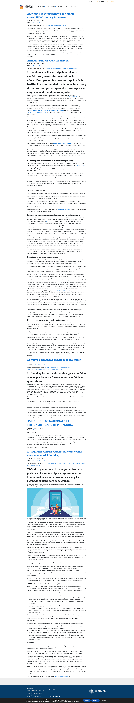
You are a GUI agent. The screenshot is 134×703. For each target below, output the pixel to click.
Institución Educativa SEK (64, 291)
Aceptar (87, 700)
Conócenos (41, 6)
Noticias (60, 6)
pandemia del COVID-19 (71, 97)
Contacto (73, 6)
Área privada (111, 1)
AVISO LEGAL (52, 689)
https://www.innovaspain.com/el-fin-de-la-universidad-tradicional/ (61, 68)
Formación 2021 (51, 6)
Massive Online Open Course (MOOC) (63, 143)
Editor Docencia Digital (39, 22)
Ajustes (104, 700)
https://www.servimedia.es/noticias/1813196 (55, 25)
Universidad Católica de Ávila (62, 676)
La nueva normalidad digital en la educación (54, 359)
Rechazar (95, 700)
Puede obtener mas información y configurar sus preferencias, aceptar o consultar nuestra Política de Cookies (62, 701)
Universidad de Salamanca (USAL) (37, 112)
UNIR (47, 221)
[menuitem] (40, 6)
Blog (66, 6)
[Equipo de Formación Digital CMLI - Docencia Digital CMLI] (26, 6)
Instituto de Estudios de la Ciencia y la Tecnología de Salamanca (46, 110)
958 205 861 (101, 1)
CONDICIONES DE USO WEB (55, 693)
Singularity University (64, 209)
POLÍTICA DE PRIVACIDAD (54, 696)
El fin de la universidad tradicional (48, 60)
